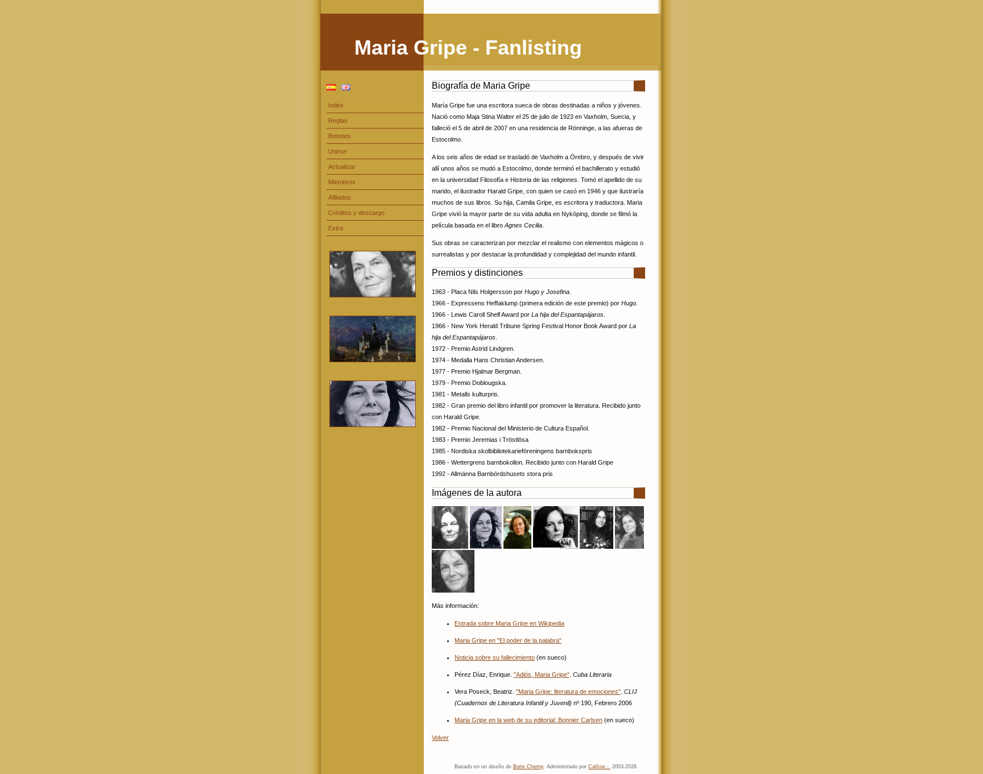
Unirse (337, 151)
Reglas (338, 120)
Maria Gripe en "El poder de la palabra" (508, 640)
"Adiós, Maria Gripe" (541, 674)
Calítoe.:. (599, 766)
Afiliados (339, 197)
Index (336, 105)
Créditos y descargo (356, 212)
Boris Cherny (528, 766)
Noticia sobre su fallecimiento (495, 657)
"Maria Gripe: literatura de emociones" (568, 691)
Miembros (342, 182)
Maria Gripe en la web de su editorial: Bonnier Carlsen (528, 720)
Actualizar (342, 166)
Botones (339, 136)
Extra (335, 228)
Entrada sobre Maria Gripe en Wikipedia (509, 623)
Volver (440, 737)
